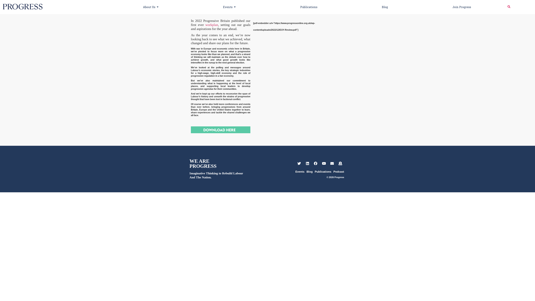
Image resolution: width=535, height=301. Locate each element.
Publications (308, 7)
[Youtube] (324, 163)
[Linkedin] (307, 163)
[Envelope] (332, 163)
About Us (149, 7)
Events (228, 7)
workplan (211, 25)
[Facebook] (315, 163)
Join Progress (461, 7)
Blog (385, 7)
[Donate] (340, 163)
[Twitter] (299, 163)
